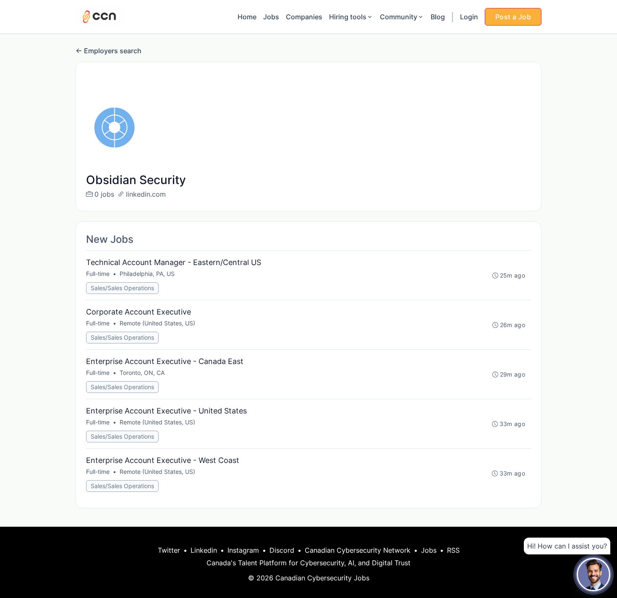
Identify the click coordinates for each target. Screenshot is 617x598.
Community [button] (398, 17)
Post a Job (513, 17)
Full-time (98, 273)
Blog (438, 17)
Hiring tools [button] (347, 17)
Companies (304, 17)
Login (469, 17)
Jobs (271, 17)
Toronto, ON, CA (142, 372)
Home (247, 17)
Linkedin (204, 550)
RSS (453, 550)
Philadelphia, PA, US (147, 273)
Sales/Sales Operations (122, 287)
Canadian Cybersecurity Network (357, 550)
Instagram (243, 550)
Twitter (169, 550)
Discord (281, 550)
